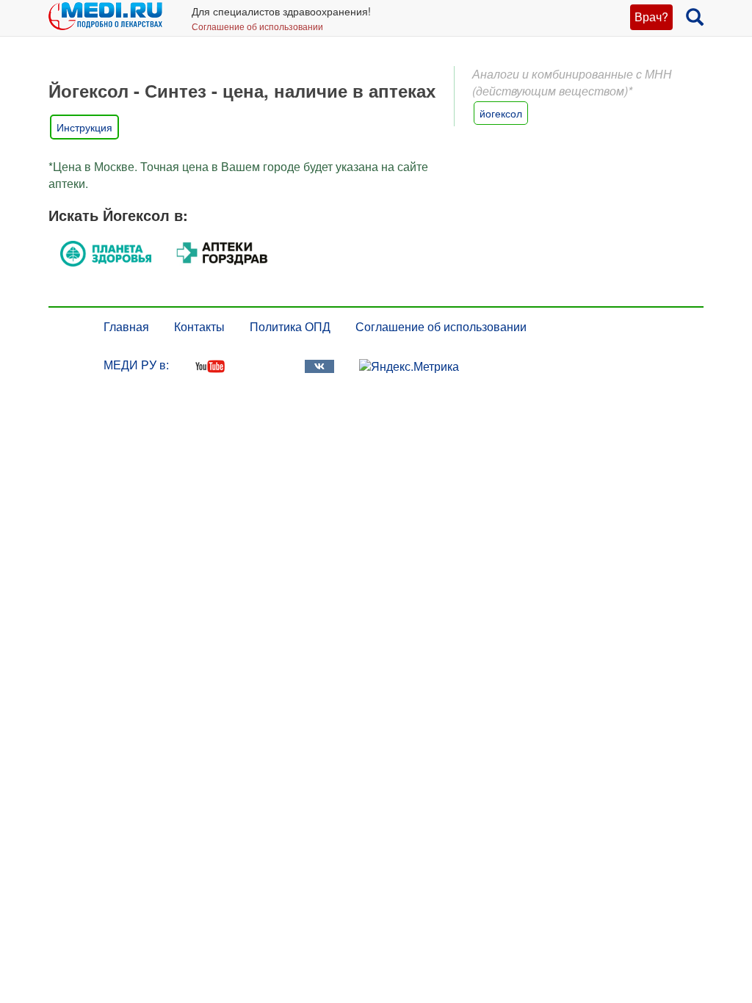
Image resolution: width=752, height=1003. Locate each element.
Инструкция (84, 127)
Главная (126, 326)
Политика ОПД (290, 326)
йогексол (501, 113)
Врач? (651, 16)
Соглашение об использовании (257, 26)
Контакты (199, 326)
